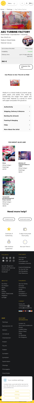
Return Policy (22, 331)
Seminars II (22, 291)
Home (2, 9)
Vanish (20, 289)
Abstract (4, 330)
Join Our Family (23, 283)
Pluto (4, 163)
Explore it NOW (22, 401)
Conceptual (5, 334)
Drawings (5, 365)
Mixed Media (6, 373)
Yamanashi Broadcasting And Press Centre (8, 198)
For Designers (23, 337)
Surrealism (5, 353)
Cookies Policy (23, 329)
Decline (17, 398)
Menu (9, 3)
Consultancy (22, 287)
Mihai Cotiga (28, 48)
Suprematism (6, 361)
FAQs (20, 333)
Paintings (9, 9)
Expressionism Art (7, 326)
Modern (4, 342)
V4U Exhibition (23, 295)
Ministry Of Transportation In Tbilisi (24, 164)
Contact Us (22, 323)
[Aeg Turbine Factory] (17, 20)
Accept (17, 391)
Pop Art (4, 345)
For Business (22, 335)
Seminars (21, 285)
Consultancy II (23, 293)
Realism (4, 349)
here (16, 401)
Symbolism (5, 357)
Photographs (6, 369)
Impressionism (6, 338)
